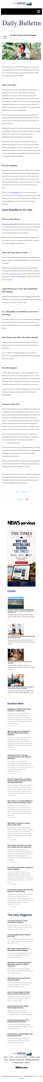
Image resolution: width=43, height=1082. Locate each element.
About (38, 1057)
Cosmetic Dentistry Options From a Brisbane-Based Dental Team (18, 1021)
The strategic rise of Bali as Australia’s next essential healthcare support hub (20, 846)
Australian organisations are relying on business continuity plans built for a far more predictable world (20, 780)
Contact (5, 1057)
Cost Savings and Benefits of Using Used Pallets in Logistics (20, 868)
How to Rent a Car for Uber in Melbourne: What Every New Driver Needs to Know (20, 802)
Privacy (11, 1057)
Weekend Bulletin (18, 1062)
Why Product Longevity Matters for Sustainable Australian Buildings (18, 949)
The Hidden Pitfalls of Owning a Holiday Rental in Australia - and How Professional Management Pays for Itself (21, 611)
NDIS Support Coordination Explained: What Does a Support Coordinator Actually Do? (19, 964)
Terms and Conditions (21, 1057)
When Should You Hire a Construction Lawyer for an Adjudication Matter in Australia (21, 687)
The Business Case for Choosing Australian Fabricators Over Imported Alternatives (19, 757)
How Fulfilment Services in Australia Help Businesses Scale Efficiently (20, 890)
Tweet (19, 499)
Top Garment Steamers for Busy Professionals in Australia (18, 921)
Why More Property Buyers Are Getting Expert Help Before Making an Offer (21, 636)
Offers (6, 1060)
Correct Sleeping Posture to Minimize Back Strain (19, 935)
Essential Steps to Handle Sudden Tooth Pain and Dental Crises (20, 1035)
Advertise (32, 1057)
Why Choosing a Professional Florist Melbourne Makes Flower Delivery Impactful (19, 733)
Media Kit (27, 1062)
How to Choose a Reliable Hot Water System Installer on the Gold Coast (19, 993)
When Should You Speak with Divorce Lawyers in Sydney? (19, 979)
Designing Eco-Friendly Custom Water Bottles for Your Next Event (19, 710)
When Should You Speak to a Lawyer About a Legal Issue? (19, 824)
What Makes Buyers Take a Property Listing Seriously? (19, 662)
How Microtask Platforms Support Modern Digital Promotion (18, 1007)
